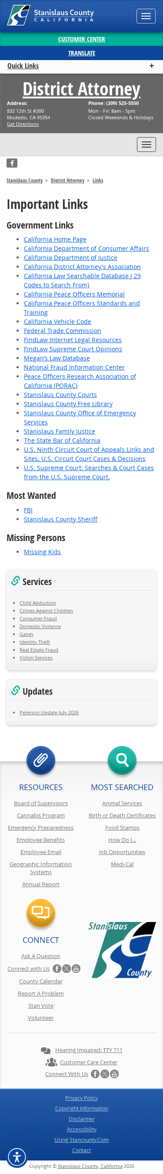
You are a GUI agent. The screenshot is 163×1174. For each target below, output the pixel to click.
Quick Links (23, 66)
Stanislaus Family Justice (59, 431)
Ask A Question (40, 956)
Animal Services (122, 803)
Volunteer (40, 1018)
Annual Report (41, 884)
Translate (81, 52)
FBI (28, 510)
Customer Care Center (88, 1062)
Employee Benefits (41, 840)
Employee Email (40, 852)
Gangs (26, 634)
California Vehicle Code (57, 321)
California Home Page (55, 239)
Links (98, 180)
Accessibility (81, 1129)
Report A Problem (41, 993)
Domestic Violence (40, 626)
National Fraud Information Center (74, 367)
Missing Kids (42, 552)
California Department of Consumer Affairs (86, 248)
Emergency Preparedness (40, 827)
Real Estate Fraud (39, 649)
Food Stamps (122, 827)
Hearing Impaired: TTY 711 (89, 1050)
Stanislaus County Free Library (68, 404)
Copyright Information (81, 1108)
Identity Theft (35, 642)
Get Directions (23, 124)
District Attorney (81, 88)
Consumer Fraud (38, 618)
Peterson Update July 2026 (49, 712)
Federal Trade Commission (62, 330)
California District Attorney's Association (82, 266)
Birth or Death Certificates (122, 815)
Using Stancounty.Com (81, 1139)
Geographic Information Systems (41, 868)
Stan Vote (40, 1005)
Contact (81, 1150)
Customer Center (81, 39)
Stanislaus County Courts (60, 394)
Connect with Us (28, 968)
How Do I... (122, 840)
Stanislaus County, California (90, 1166)
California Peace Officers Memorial (74, 294)
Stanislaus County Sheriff (60, 519)
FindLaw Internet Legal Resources (73, 340)
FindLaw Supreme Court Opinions (73, 349)
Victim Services (36, 657)
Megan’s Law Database (57, 358)
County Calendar (41, 981)
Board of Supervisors (41, 803)
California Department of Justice (70, 257)
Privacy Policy (81, 1097)
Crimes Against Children (46, 610)
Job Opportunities (122, 852)
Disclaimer (82, 1118)
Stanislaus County (25, 180)
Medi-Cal (122, 864)
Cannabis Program (41, 815)
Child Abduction (38, 602)
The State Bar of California (62, 440)
